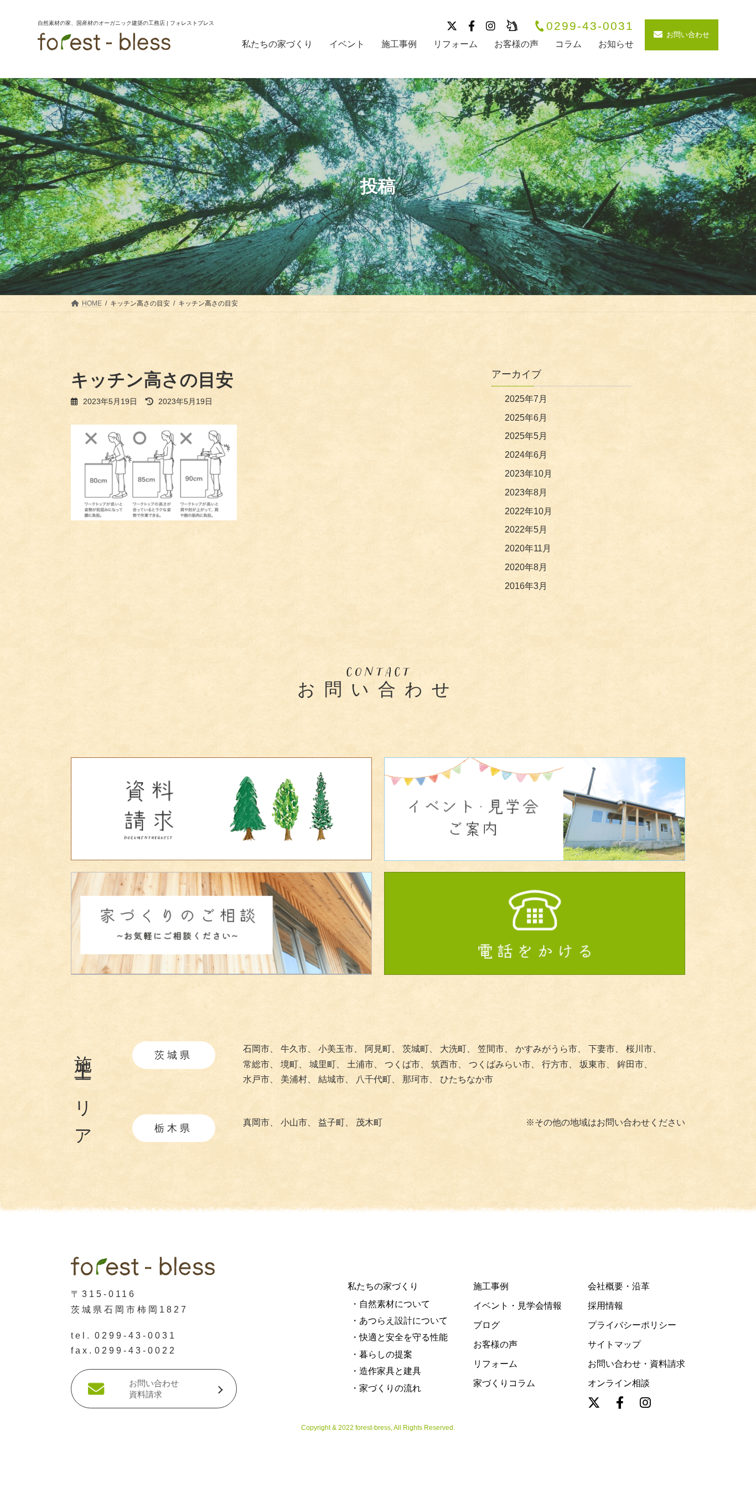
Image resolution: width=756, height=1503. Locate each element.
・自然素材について (390, 1304)
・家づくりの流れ (385, 1388)
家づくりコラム (504, 1383)
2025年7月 (526, 399)
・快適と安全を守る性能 (399, 1337)
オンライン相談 (619, 1383)
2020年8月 (526, 567)
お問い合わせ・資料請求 (636, 1364)
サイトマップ (614, 1345)
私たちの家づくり (383, 1286)
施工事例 (491, 1286)
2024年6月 (526, 454)
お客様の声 (495, 1345)
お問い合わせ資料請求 (154, 1389)
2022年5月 (526, 529)
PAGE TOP (27, 1320)
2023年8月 (526, 492)
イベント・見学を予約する (378, 1488)
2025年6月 (526, 417)
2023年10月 (528, 473)
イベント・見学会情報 (517, 1305)
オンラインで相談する (588, 1488)
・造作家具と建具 (385, 1371)
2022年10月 (528, 511)
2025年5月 (526, 436)
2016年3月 (526, 586)
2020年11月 (528, 548)
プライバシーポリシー (632, 1325)
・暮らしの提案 (381, 1354)
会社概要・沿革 (619, 1286)
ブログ (486, 1325)
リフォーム (495, 1364)
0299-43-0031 (590, 26)
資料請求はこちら (170, 1488)
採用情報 (605, 1305)
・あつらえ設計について (399, 1321)
